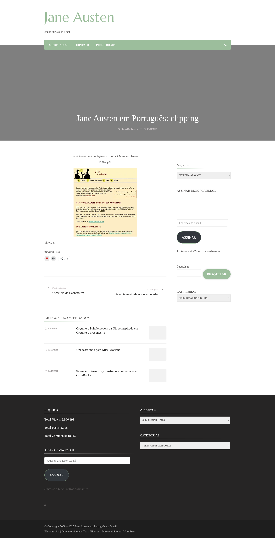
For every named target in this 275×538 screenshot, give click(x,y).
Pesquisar (183, 266)
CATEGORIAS (186, 291)
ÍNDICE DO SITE (106, 45)
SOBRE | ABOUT (59, 45)
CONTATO (82, 45)
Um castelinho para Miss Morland (98, 349)
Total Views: (53, 419)
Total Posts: (52, 427)
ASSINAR (57, 475)
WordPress (129, 531)
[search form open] (225, 44)
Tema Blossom (91, 531)
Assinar (189, 237)
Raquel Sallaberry (129, 129)
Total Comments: (56, 435)
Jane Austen (79, 17)
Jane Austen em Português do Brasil (96, 526)
